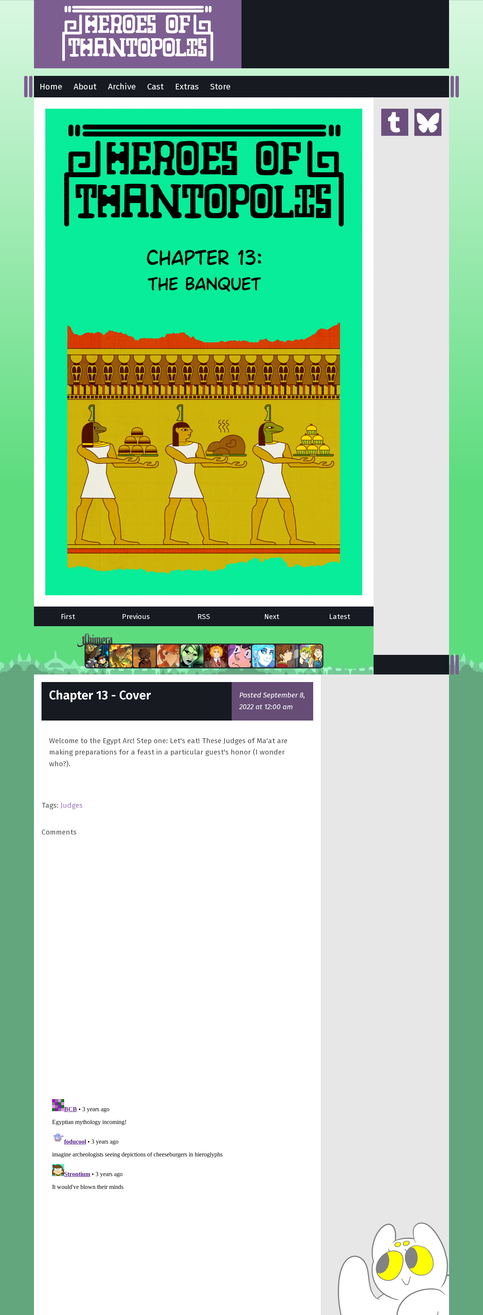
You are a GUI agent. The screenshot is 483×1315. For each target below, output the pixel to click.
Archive (122, 87)
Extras (187, 87)
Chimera (199, 640)
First (68, 616)
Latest (339, 616)
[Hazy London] (311, 656)
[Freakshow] (287, 656)
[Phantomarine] (263, 656)
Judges (71, 805)
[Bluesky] (427, 123)
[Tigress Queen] (168, 656)
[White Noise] (144, 656)
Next (271, 616)
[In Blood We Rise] (216, 656)
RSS (203, 616)
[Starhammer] (239, 656)
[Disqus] (177, 966)
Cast (155, 87)
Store (220, 87)
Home (51, 87)
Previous (136, 616)
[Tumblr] (394, 123)
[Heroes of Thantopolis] (137, 34)
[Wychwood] (120, 656)
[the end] (192, 656)
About (85, 87)
